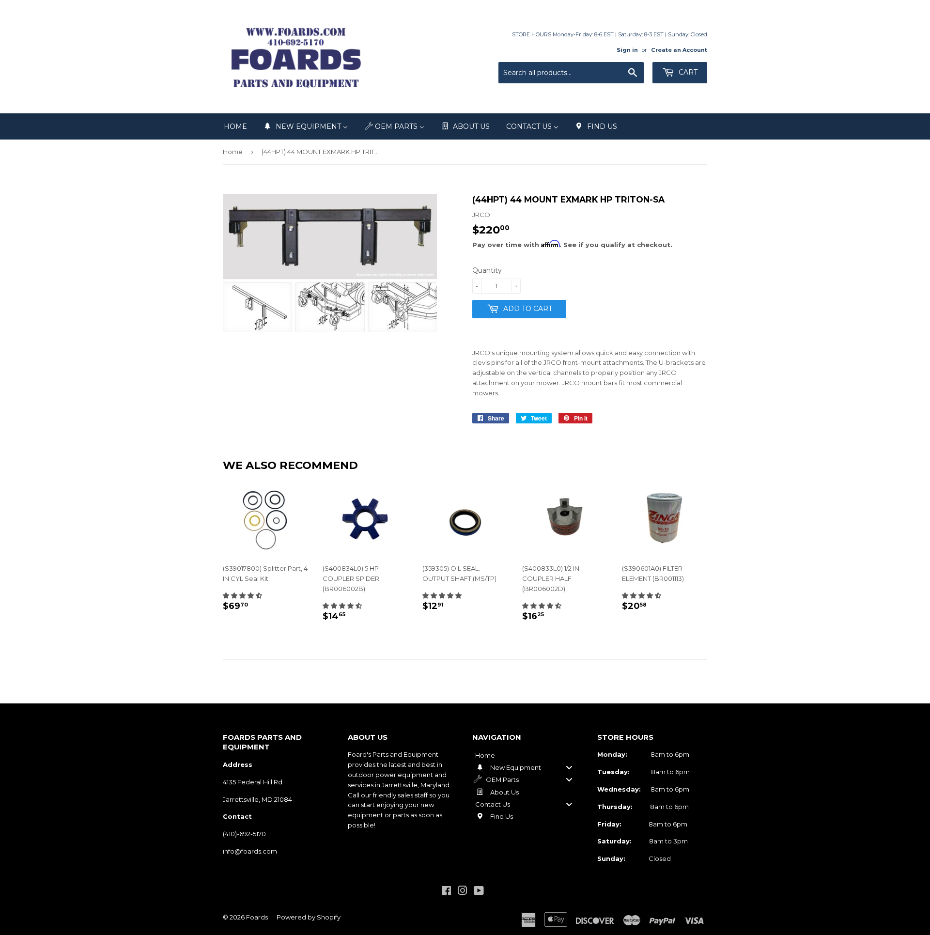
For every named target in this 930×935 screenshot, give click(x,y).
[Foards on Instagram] (462, 892)
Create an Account (679, 50)
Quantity (487, 270)
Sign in (627, 50)
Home (233, 152)
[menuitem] (235, 126)
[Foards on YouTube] (479, 892)
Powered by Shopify (309, 917)
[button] (242, 595)
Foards (257, 917)
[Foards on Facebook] (446, 892)
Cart (687, 72)
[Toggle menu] (569, 767)
